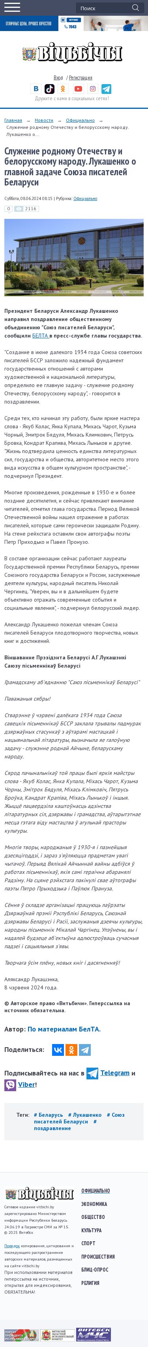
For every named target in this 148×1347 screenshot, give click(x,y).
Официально (80, 120)
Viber (26, 1084)
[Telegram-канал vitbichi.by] (106, 92)
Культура (91, 1230)
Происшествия (98, 1256)
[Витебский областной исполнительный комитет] (58, 1339)
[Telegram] (85, 1050)
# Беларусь (49, 1114)
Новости (44, 120)
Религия (90, 1283)
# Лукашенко (85, 1114)
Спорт (88, 1243)
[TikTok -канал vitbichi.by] (49, 92)
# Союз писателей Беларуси (79, 1118)
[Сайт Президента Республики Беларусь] (22, 1339)
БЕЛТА (40, 335)
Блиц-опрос (94, 1269)
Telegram (114, 1072)
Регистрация (80, 77)
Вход (58, 77)
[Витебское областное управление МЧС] (93, 1339)
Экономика (94, 1204)
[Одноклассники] (71, 1050)
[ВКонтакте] (58, 1050)
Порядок (12, 1245)
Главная (13, 120)
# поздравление (65, 1125)
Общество (93, 1217)
